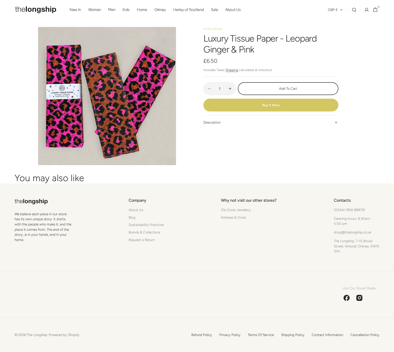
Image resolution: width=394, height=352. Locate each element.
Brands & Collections (144, 232)
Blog (132, 217)
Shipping (232, 70)
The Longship (37, 335)
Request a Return (142, 240)
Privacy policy (230, 335)
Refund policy (201, 335)
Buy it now (271, 105)
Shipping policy (292, 335)
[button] (354, 10)
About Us (136, 210)
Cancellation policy (364, 335)
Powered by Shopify (64, 335)
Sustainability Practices (146, 225)
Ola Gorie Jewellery (236, 210)
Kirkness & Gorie (233, 217)
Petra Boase (213, 29)
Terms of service (261, 335)
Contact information (327, 335)
